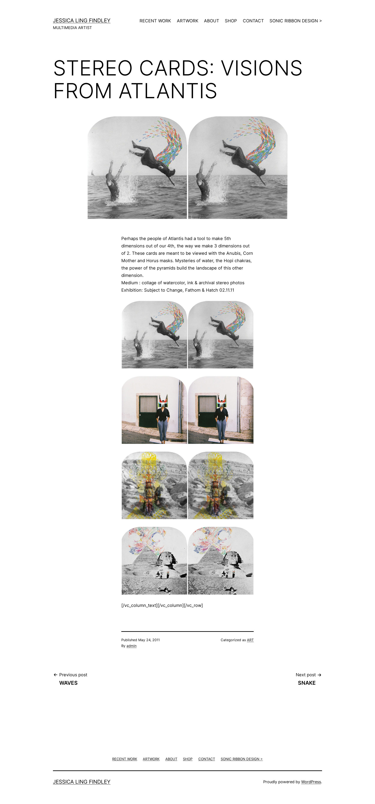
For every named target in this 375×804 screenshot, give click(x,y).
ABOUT (211, 20)
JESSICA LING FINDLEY (81, 20)
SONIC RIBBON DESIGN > (296, 20)
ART (250, 640)
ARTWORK (187, 20)
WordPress (311, 781)
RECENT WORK (155, 20)
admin (132, 646)
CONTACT (253, 20)
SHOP (231, 20)
